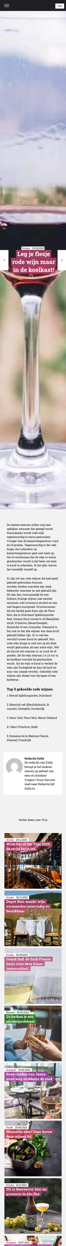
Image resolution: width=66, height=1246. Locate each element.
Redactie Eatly (34, 758)
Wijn (44, 820)
